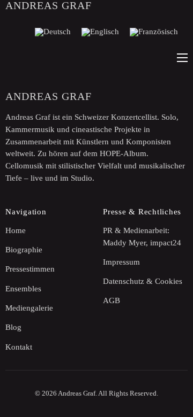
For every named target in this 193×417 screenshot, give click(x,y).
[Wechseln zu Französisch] (153, 32)
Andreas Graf (48, 5)
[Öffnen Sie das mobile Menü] (182, 57)
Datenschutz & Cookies (142, 281)
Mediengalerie (29, 308)
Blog (13, 327)
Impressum (121, 262)
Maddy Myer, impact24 (142, 242)
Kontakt (18, 347)
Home (15, 230)
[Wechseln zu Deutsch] (52, 32)
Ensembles (23, 288)
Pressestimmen (30, 269)
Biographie (23, 249)
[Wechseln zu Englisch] (100, 32)
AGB (111, 300)
